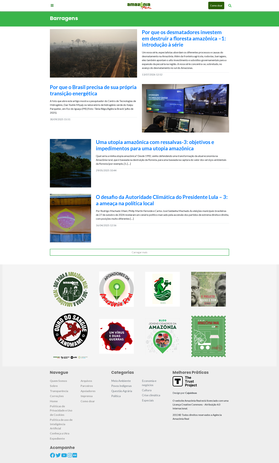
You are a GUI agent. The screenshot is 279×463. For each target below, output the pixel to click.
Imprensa (87, 396)
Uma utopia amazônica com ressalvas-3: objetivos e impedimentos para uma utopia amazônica (155, 145)
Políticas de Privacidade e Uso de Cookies (61, 410)
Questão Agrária (121, 391)
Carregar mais (139, 252)
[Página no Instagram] (69, 455)
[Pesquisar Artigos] (230, 5)
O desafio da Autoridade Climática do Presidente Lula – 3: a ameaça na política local (162, 200)
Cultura (146, 390)
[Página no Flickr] (74, 455)
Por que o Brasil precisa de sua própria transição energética (93, 90)
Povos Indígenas (121, 386)
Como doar (216, 5)
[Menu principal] (52, 5)
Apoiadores (88, 391)
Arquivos (86, 381)
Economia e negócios (149, 383)
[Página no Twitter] (58, 455)
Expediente (57, 438)
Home (54, 401)
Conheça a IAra (59, 433)
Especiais (148, 400)
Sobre (54, 386)
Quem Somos (58, 381)
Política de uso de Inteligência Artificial (61, 424)
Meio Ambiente (121, 381)
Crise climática (151, 395)
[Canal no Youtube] (64, 455)
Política (116, 396)
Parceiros (87, 386)
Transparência (59, 391)
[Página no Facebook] (52, 455)
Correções (57, 396)
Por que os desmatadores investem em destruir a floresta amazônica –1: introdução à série (184, 38)
